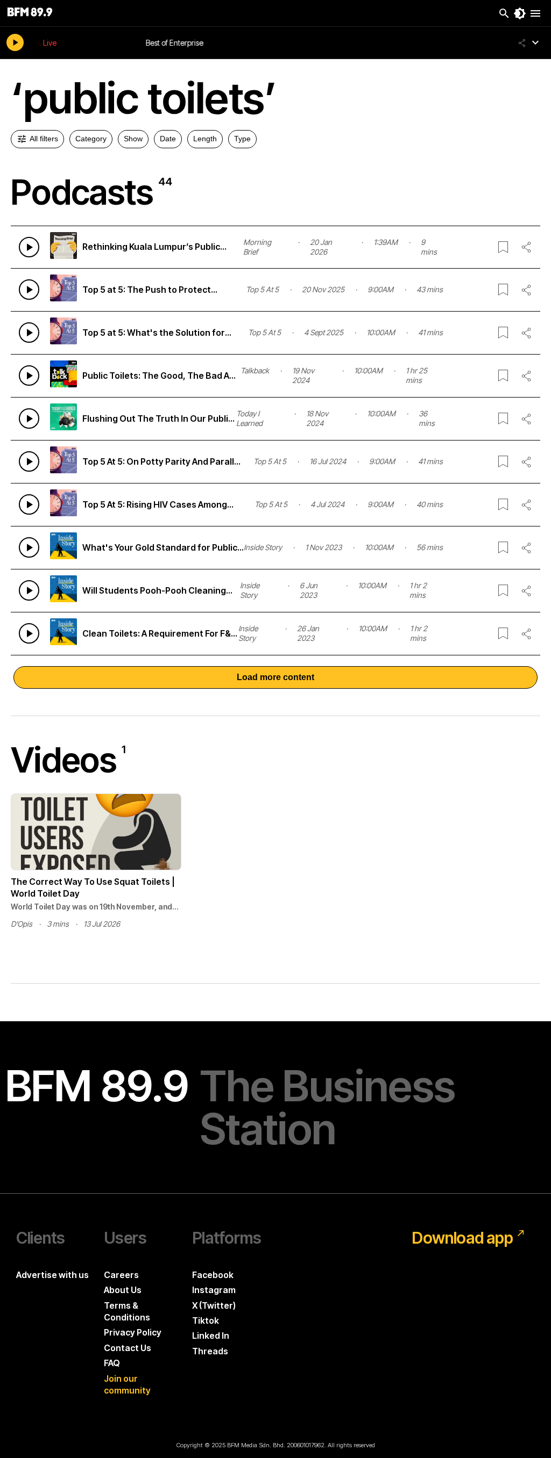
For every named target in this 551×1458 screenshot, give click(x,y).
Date (168, 138)
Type (242, 138)
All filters (44, 138)
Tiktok (205, 1320)
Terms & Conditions (127, 1311)
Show (133, 138)
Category (91, 138)
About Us (123, 1289)
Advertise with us (52, 1274)
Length (205, 138)
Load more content (275, 677)
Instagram (214, 1289)
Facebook (213, 1274)
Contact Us (127, 1347)
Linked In (210, 1335)
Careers (121, 1274)
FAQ (112, 1363)
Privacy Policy (132, 1332)
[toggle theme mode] (519, 13)
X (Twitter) (214, 1305)
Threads (210, 1351)
